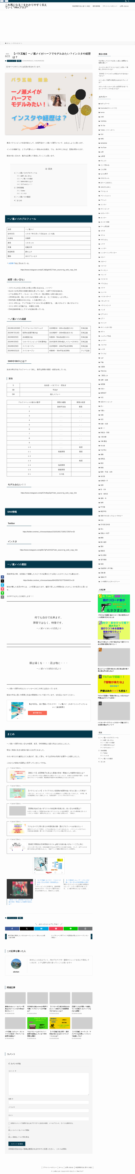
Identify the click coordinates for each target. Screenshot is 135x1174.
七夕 (102, 358)
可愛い (19, 60)
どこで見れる (105, 165)
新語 (102, 463)
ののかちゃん (105, 178)
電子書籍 (103, 559)
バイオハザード (106, 296)
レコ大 (103, 349)
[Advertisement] (67, 25)
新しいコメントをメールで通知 (18, 1130)
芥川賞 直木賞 (105, 524)
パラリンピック (11, 60)
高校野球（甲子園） (107, 568)
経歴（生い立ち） (26, 176)
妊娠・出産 (104, 424)
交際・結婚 (104, 380)
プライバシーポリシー (50, 1167)
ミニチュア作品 (106, 336)
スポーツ (103, 261)
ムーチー (103, 340)
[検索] (128, 1)
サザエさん (104, 239)
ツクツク (103, 266)
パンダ (103, 310)
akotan (16, 972)
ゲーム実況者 (105, 226)
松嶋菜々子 (104, 480)
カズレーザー (105, 213)
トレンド (103, 274)
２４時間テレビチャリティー (110, 581)
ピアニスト (104, 314)
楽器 (102, 485)
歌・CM (103, 489)
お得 (102, 152)
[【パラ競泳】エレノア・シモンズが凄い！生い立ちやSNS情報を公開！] (78, 884)
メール (11, 1107)
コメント (12, 1071)
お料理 (103, 156)
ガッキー (103, 218)
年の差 (103, 445)
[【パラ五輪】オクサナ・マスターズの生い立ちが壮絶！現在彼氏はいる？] (49, 885)
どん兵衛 (103, 169)
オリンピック (105, 209)
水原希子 (11, 263)
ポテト (103, 331)
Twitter (23, 191)
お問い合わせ (69, 1167)
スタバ (103, 257)
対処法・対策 (105, 432)
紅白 (102, 520)
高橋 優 (103, 573)
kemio (103, 112)
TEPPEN (103, 121)
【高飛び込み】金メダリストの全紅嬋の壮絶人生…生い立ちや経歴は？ (55, 808)
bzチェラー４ (105, 103)
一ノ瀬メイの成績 (26, 179)
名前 (10, 1099)
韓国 (102, 564)
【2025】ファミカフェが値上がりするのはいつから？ (114, 75)
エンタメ (103, 204)
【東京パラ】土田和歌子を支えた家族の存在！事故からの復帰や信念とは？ (56, 773)
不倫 (102, 362)
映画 (102, 467)
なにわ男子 (104, 174)
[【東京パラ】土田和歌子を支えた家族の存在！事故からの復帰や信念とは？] (20, 889)
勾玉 (102, 397)
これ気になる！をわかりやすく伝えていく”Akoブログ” (26, 6)
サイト (10, 1115)
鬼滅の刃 (103, 577)
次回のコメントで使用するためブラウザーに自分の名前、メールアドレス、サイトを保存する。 (42, 1123)
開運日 (103, 551)
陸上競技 (103, 555)
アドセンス (104, 191)
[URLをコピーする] (85, 928)
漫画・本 (103, 498)
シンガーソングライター (109, 252)
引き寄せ (103, 450)
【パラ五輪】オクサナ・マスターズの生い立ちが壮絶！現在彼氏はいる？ (49, 882)
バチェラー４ (105, 301)
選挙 (102, 546)
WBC (102, 139)
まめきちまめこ (106, 187)
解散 (102, 538)
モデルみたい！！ (26, 184)
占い (102, 406)
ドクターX (104, 279)
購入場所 (103, 542)
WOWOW (104, 143)
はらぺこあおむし (106, 182)
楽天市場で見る (37, 713)
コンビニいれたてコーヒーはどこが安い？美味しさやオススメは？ (113, 68)
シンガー (103, 248)
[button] (12, 928)
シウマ (103, 244)
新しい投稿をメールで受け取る (18, 1137)
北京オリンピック (106, 402)
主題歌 (103, 367)
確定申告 (103, 511)
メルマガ (103, 345)
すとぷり (103, 160)
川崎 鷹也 (104, 441)
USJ (102, 134)
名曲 (102, 415)
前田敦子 (103, 393)
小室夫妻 (103, 437)
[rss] (125, 1)
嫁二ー (103, 428)
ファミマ (103, 323)
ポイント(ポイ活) (106, 327)
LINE (102, 117)
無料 (102, 502)
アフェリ (103, 200)
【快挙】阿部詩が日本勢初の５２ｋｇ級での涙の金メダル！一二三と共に (55, 844)
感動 (102, 454)
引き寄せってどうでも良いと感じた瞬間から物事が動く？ (113, 62)
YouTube (103, 147)
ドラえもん (104, 283)
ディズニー (104, 270)
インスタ (24, 193)
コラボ (103, 231)
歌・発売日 (104, 494)
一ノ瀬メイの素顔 (23, 197)
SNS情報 (20, 188)
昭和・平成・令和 (106, 472)
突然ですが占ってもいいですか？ (112, 516)
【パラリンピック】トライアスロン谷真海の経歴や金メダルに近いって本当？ (57, 791)
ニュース (103, 292)
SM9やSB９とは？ (27, 181)
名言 (102, 419)
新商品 (103, 459)
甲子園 (103, 507)
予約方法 (103, 371)
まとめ (19, 200)
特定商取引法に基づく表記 (84, 1167)
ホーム (61, 1167)
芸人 (102, 529)
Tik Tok (103, 125)
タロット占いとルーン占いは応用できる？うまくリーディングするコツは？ (113, 87)
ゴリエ (103, 235)
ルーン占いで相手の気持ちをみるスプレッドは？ (113, 81)
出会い (103, 388)
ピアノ (103, 318)
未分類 (103, 476)
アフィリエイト (106, 196)
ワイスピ (103, 353)
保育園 (103, 384)
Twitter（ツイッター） (108, 130)
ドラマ (103, 288)
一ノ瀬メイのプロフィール (27, 173)
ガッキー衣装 (105, 222)
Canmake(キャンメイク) (109, 108)
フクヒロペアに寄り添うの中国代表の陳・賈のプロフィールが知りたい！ (55, 826)
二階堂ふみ (104, 375)
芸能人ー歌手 (105, 533)
